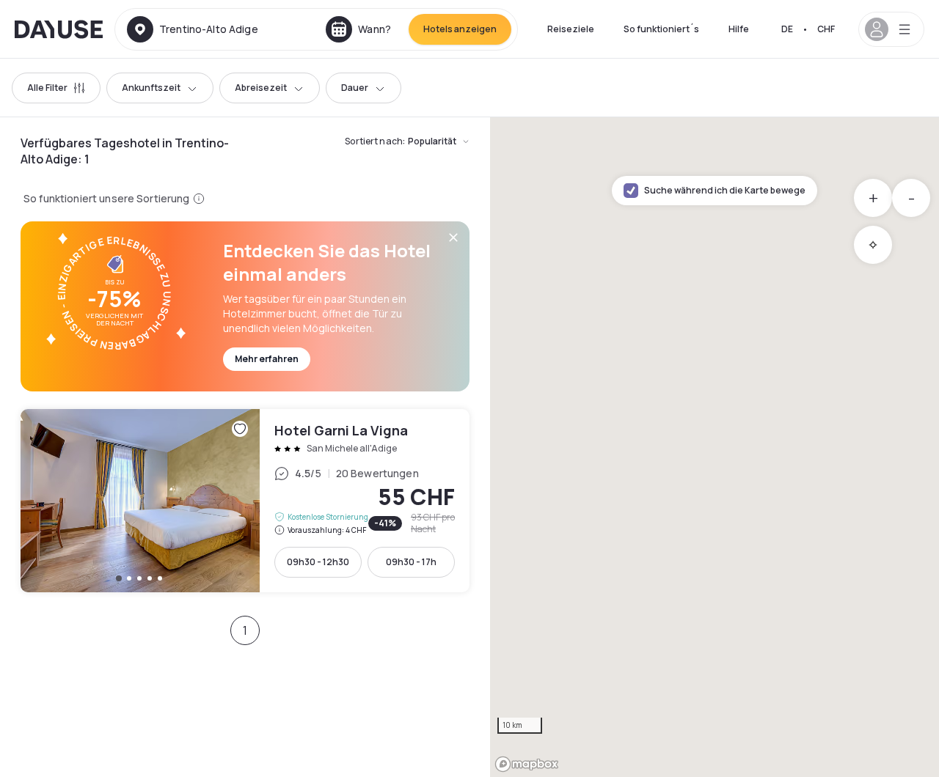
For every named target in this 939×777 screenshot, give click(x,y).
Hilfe (738, 29)
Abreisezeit (261, 87)
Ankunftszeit (151, 87)
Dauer (354, 87)
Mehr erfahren (267, 359)
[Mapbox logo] (526, 764)
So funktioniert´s (661, 29)
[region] (714, 447)
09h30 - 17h (411, 562)
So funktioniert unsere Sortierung (106, 198)
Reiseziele (570, 29)
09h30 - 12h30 (318, 562)
